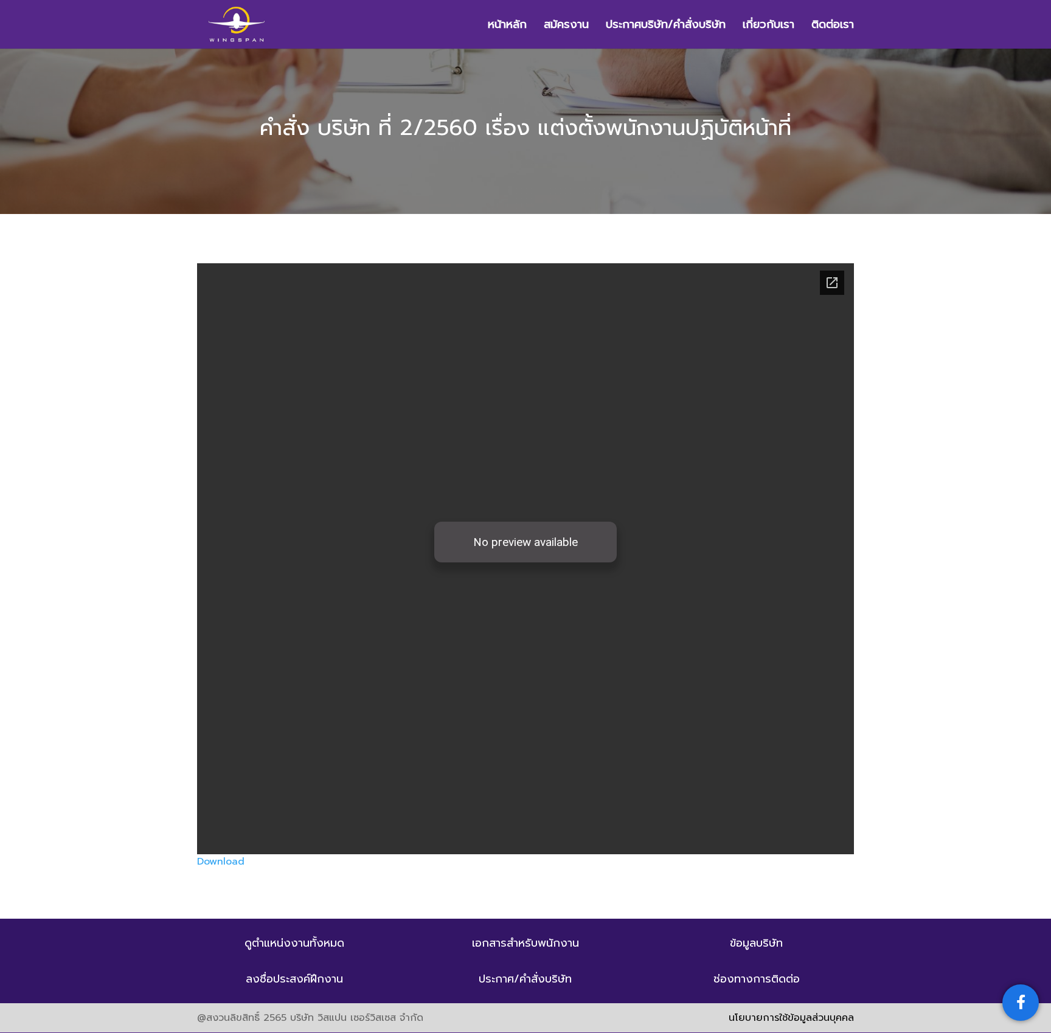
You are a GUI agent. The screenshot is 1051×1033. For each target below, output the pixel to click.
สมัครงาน (566, 26)
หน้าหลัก (507, 26)
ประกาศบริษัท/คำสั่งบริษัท (666, 26)
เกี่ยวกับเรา (768, 26)
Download (221, 861)
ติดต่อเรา (832, 26)
